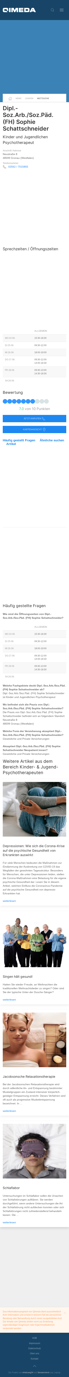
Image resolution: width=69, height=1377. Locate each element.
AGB (34, 1338)
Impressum (34, 1343)
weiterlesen (9, 900)
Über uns (34, 1353)
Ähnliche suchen (52, 440)
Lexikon (29, 98)
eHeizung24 (27, 1372)
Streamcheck (43, 1372)
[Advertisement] (34, 57)
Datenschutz (34, 1348)
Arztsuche (43, 98)
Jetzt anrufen (33, 418)
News (18, 98)
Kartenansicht (32, 429)
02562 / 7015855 (18, 166)
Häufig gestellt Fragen (19, 440)
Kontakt (34, 1359)
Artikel (11, 444)
